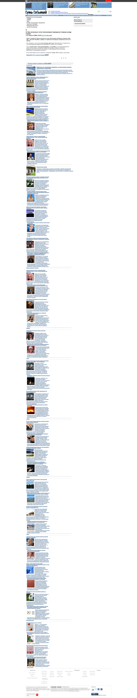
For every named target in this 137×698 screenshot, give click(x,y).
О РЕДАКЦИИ (53, 686)
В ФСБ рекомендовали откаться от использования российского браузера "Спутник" (37, 448)
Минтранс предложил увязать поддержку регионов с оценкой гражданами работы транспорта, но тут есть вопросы (37, 177)
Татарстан (92, 1)
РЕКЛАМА (59, 686)
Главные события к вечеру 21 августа (59, 12)
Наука (87, 1)
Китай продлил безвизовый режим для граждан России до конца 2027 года (36, 507)
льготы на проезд (32, 27)
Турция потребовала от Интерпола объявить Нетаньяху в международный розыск (69, 13)
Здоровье (78, 1)
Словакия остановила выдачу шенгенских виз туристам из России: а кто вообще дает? (37, 522)
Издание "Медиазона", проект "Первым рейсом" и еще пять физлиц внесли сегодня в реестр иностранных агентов (37, 78)
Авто (69, 673)
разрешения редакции (74, 688)
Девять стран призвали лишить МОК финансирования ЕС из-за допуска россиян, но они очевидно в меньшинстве (37, 564)
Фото (32, 676)
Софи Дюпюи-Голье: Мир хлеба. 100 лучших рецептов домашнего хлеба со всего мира (36, 657)
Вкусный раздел (30, 620)
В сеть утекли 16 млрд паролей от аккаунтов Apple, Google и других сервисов (37, 422)
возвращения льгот (32, 25)
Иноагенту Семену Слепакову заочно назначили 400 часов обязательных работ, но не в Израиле (38, 151)
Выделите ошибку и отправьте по (39, 63)
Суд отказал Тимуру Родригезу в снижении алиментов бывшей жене (36, 313)
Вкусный (73, 1)
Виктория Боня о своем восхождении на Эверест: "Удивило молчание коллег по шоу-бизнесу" (38, 345)
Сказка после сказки (102, 3)
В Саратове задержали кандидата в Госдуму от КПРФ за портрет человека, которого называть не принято (38, 120)
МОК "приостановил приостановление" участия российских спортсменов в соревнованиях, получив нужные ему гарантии (37, 607)
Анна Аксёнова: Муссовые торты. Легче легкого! (37, 645)
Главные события (32, 1)
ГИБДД (29, 18)
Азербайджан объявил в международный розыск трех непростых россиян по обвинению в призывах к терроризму (37, 239)
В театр (44, 676)
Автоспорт (92, 673)
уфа (28, 21)
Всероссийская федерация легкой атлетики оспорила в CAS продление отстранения (36, 579)
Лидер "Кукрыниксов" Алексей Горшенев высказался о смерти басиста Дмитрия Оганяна (37, 285)
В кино (52, 671)
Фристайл (92, 674)
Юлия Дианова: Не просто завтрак (33, 622)
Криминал (59, 673)
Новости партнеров (32, 678)
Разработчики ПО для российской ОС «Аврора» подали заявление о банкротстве (37, 434)
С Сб (46, 35)
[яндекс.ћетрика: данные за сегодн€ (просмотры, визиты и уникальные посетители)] (102, 695)
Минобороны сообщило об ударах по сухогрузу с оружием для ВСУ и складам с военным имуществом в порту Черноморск (35, 6)
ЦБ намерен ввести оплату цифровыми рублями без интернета (81, 4)
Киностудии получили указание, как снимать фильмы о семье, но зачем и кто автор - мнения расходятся (36, 207)
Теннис (85, 674)
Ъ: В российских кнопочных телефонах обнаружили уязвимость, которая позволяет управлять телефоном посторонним (37, 462)
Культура (50, 1)
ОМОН (29, 20)
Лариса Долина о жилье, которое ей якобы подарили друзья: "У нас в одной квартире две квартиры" (36, 137)
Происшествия (69, 671)
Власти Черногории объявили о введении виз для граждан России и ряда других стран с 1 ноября (38, 494)
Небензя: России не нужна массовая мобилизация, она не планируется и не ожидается (60, 4)
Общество (59, 671)
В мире (32, 674)
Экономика (40, 1)
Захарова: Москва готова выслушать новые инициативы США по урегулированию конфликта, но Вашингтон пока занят (38, 192)
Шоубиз (55, 1)
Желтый (52, 674)
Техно (68, 1)
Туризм (83, 1)
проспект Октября (32, 24)
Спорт (45, 1)
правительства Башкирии (34, 17)
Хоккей (84, 673)
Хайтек (69, 674)
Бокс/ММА (84, 676)
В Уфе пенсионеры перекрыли (36, 22)
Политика (44, 671)
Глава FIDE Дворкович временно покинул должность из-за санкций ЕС (36, 551)
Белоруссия (44, 683)
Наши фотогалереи (80, 23)
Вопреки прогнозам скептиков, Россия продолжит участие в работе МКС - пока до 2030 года (37, 361)
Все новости (90, 14)
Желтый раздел (62, 1)
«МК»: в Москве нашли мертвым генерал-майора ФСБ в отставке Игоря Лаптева (37, 107)
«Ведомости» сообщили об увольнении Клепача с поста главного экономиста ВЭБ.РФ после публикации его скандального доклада (38, 253)
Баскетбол (92, 671)
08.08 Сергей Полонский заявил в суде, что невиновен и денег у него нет (82, 15)
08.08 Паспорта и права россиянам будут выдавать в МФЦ (43, 15)
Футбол (85, 671)
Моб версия (108, 1)
